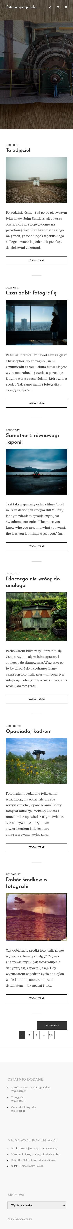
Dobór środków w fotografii (26, 883)
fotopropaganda (21, 7)
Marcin (15, 1154)
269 (51, 1035)
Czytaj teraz (37, 261)
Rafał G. (15, 1160)
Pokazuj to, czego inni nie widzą (38, 1148)
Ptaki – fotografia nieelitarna (39, 1160)
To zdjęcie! (18, 150)
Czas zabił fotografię (31, 293)
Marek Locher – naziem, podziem (30, 1087)
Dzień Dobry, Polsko (32, 1166)
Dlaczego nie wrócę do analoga (33, 582)
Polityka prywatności (19, 1219)
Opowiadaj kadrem (29, 731)
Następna (51, 1026)
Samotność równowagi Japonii (32, 439)
